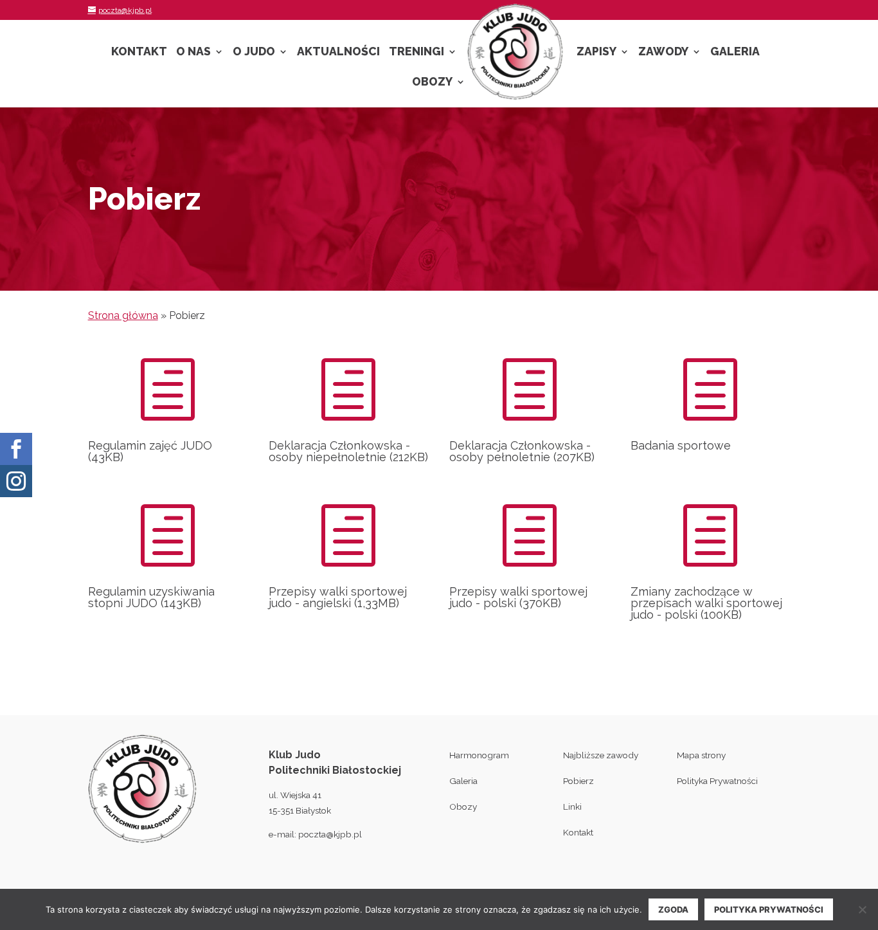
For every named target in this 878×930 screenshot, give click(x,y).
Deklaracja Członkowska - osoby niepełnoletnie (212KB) (348, 451)
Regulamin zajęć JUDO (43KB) (150, 451)
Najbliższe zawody (600, 755)
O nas (193, 52)
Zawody (663, 52)
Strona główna (123, 315)
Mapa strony (701, 755)
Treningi (416, 52)
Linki (572, 806)
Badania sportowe (681, 445)
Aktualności (338, 52)
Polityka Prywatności (717, 781)
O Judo (254, 52)
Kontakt (139, 52)
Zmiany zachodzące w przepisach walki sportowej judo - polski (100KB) (706, 603)
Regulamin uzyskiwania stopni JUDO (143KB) (151, 597)
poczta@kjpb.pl (330, 834)
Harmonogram (479, 755)
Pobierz (578, 781)
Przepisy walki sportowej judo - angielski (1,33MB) (338, 597)
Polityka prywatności (768, 909)
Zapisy (596, 52)
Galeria (735, 52)
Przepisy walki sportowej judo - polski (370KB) (518, 597)
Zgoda (673, 909)
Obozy (432, 82)
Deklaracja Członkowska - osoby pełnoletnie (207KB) (522, 451)
